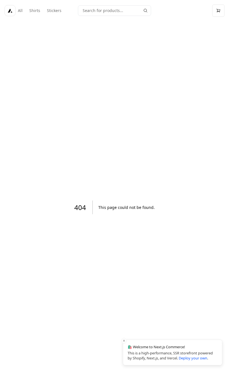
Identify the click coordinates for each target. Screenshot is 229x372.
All (20, 10)
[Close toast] (124, 341)
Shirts (34, 10)
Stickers (54, 10)
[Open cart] (218, 10)
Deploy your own (193, 358)
